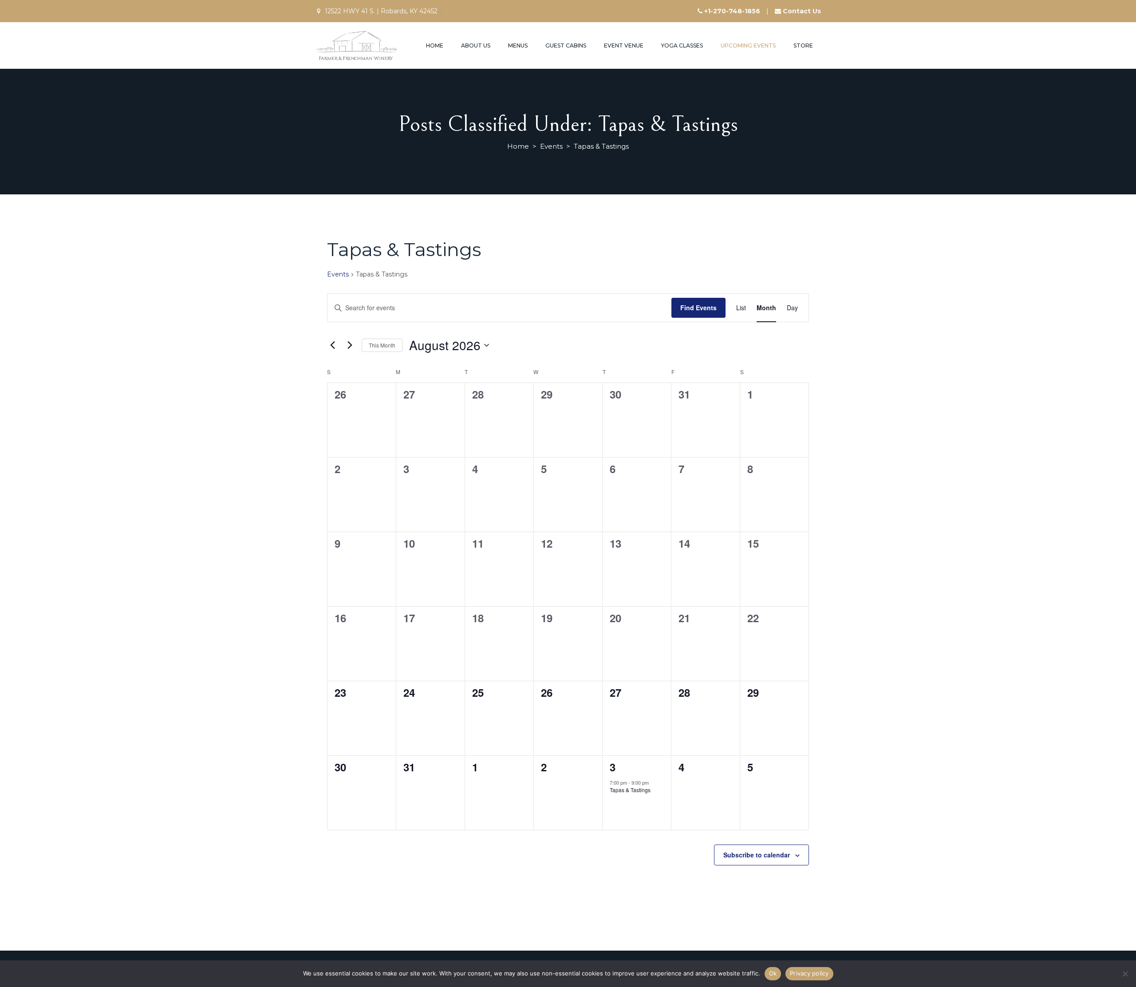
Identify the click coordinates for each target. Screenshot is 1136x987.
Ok (773, 973)
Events (338, 274)
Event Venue (623, 45)
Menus (518, 45)
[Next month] (349, 345)
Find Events (698, 307)
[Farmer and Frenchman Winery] (357, 45)
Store (803, 45)
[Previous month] (332, 345)
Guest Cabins (565, 45)
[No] (1124, 973)
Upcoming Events (748, 45)
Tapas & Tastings (630, 790)
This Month (382, 345)
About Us (475, 45)
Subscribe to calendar (756, 854)
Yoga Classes (682, 45)
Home (434, 45)
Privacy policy (809, 973)
